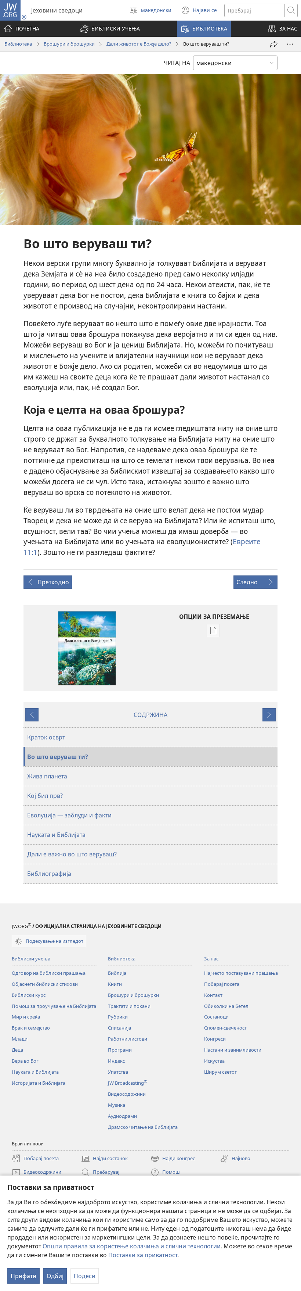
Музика (116, 1105)
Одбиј (55, 1276)
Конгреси (215, 1038)
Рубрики (118, 1016)
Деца (17, 1049)
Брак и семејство (31, 1027)
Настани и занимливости (232, 1049)
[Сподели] (273, 44)
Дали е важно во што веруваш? (72, 854)
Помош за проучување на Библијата (54, 1006)
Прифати (23, 1276)
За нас (211, 958)
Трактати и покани (129, 1006)
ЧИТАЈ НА (177, 63)
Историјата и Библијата (38, 1083)
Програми (120, 1049)
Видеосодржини (127, 1094)
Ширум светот (220, 1072)
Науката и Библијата (56, 835)
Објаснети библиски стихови (45, 984)
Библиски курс (29, 995)
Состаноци (216, 1016)
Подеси (84, 1276)
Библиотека (18, 43)
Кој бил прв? (45, 796)
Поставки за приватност (142, 1255)
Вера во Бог (25, 1061)
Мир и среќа (26, 1016)
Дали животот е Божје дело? (138, 43)
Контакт (213, 995)
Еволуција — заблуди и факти (69, 815)
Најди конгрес (172, 1159)
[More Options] (290, 44)
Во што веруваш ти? (57, 757)
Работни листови (127, 1038)
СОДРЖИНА (150, 715)
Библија (117, 973)
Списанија (119, 1027)
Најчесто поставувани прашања (241, 973)
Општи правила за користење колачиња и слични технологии (132, 1246)
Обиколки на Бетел (226, 1006)
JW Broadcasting (127, 1083)
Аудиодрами (122, 1116)
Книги (115, 984)
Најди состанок (104, 1159)
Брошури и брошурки (69, 43)
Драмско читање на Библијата (143, 1127)
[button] (110, 29)
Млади (20, 1038)
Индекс (116, 1061)
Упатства (118, 1072)
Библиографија (49, 874)
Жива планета (47, 776)
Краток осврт (46, 737)
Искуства (214, 1061)
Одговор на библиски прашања (49, 973)
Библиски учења (31, 958)
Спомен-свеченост (225, 1027)
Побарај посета (221, 984)
